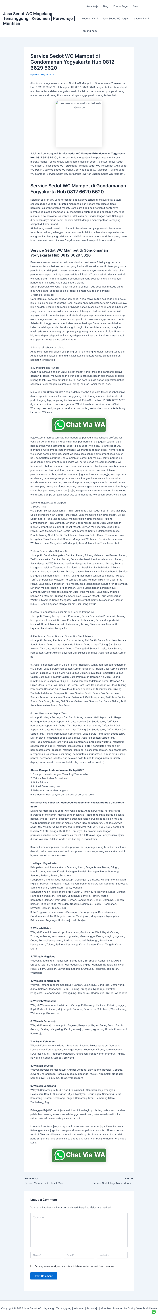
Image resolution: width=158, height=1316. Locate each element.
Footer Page (120, 6)
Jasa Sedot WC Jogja (115, 18)
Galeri (136, 6)
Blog (105, 6)
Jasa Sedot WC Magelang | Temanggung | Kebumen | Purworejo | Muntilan (39, 18)
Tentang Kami (89, 30)
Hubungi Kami (89, 18)
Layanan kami (141, 18)
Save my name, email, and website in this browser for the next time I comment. (75, 1266)
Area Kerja (92, 6)
